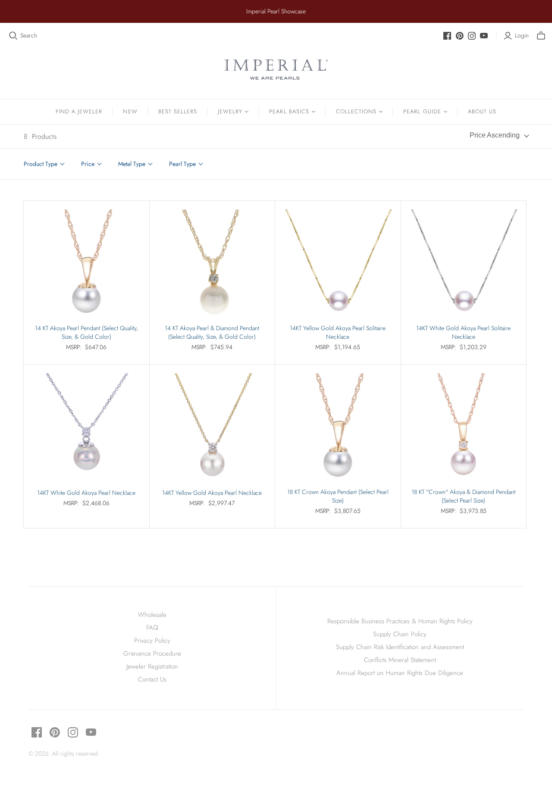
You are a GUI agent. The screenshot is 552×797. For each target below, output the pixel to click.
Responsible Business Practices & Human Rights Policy (400, 621)
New (130, 111)
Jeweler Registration (152, 666)
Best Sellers (177, 111)
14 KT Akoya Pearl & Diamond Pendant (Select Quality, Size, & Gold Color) (212, 332)
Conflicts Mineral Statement (400, 660)
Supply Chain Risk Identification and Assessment (400, 647)
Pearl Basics (289, 111)
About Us (482, 111)
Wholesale (152, 614)
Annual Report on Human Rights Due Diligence (399, 673)
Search (28, 35)
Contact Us (152, 679)
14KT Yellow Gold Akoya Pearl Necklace (212, 493)
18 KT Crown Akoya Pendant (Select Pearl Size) (338, 496)
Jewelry (230, 111)
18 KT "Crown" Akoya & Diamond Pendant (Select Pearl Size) (463, 496)
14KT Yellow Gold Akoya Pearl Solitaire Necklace (338, 332)
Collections (356, 111)
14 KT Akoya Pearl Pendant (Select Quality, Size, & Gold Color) (86, 332)
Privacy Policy (152, 640)
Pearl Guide (422, 111)
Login (522, 35)
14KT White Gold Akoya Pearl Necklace (86, 493)
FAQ (152, 627)
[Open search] (13, 35)
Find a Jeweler (79, 111)
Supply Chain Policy (400, 634)
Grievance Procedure (152, 653)
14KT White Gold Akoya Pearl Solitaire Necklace (463, 332)
